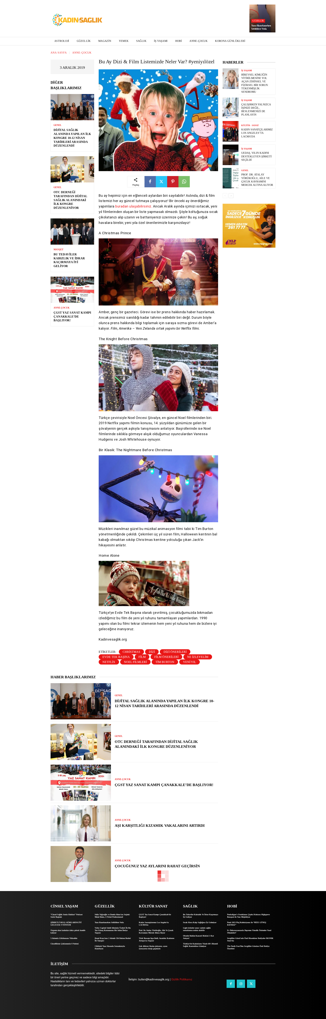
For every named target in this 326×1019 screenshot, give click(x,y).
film (142, 656)
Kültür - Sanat (250, 125)
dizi (152, 651)
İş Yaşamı (246, 71)
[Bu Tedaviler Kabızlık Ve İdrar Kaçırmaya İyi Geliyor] (72, 231)
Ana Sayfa (59, 52)
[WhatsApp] (184, 181)
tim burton (164, 662)
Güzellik (258, 20)
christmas (131, 651)
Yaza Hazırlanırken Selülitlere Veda (261, 27)
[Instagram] (241, 984)
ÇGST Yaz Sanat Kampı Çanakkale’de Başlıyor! (72, 316)
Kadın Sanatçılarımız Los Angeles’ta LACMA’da (257, 133)
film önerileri (166, 656)
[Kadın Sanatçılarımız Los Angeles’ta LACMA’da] (230, 131)
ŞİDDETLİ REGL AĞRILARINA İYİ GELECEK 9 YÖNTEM (66, 923)
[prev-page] (225, 195)
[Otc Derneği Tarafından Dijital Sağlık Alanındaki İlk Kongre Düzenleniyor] (72, 169)
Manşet (58, 249)
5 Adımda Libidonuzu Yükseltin (64, 938)
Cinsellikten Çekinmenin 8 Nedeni (65, 944)
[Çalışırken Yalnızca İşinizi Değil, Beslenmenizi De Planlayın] (230, 108)
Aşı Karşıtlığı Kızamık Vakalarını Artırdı (160, 825)
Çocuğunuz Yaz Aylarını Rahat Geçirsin (157, 866)
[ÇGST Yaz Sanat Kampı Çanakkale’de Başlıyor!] (72, 290)
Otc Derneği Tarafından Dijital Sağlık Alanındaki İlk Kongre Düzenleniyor (70, 200)
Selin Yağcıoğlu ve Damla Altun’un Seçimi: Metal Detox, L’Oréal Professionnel (112, 915)
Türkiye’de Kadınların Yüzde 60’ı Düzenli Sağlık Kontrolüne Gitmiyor (200, 945)
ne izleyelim (197, 656)
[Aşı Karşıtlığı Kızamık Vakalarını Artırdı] (81, 823)
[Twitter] (161, 181)
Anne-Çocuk (81, 52)
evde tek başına (116, 656)
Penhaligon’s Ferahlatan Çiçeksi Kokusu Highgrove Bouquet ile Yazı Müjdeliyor (248, 915)
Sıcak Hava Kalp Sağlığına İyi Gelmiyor (199, 922)
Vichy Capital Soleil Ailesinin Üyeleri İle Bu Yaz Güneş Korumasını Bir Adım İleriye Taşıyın (113, 930)
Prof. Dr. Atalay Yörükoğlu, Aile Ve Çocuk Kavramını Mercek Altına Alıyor (156, 931)
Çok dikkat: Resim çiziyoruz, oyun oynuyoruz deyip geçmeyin (153, 947)
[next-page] (231, 195)
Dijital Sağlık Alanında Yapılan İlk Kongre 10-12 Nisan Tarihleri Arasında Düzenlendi (72, 137)
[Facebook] (150, 181)
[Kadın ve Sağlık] (77, 20)
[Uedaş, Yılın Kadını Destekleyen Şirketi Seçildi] (230, 155)
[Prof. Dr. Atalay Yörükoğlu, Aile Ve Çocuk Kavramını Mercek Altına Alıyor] (230, 178)
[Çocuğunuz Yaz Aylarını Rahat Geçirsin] (81, 864)
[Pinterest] (172, 181)
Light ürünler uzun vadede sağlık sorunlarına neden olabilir (197, 929)
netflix (108, 662)
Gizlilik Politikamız (181, 979)
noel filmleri (135, 662)
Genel (58, 125)
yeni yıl (189, 662)
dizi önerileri (175, 651)
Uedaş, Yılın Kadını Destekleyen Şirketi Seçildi (256, 156)
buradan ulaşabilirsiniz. (133, 206)
